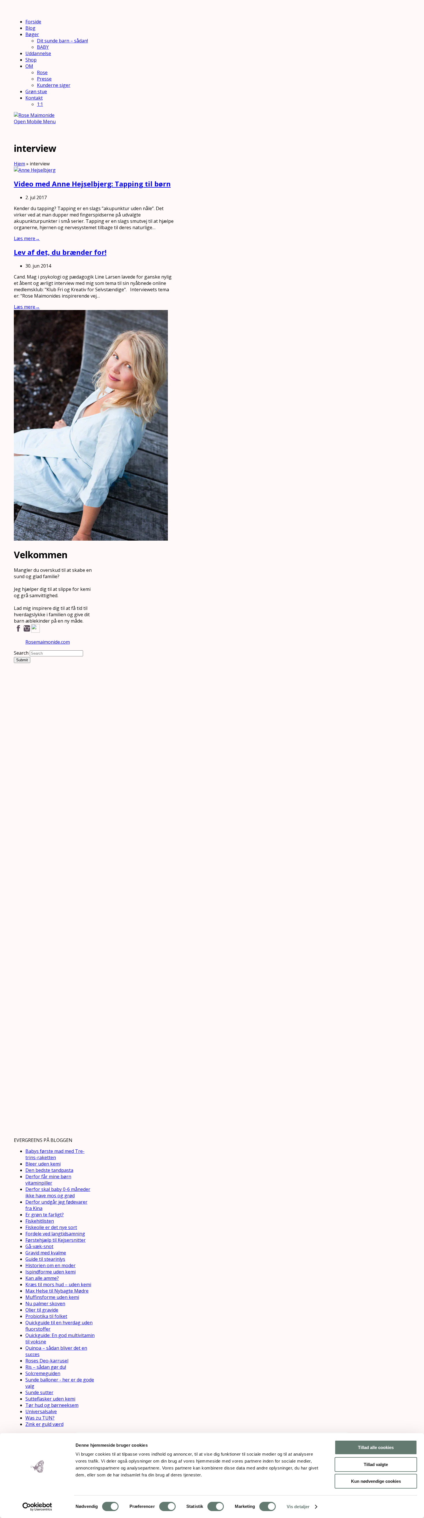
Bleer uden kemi (43, 1164)
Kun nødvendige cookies (376, 1481)
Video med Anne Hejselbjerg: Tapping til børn (92, 183)
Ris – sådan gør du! (45, 1367)
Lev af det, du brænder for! (60, 252)
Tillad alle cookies (376, 1447)
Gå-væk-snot (39, 1246)
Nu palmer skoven (45, 1303)
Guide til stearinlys (45, 1259)
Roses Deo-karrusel (46, 1361)
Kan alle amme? (42, 1278)
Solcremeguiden (42, 1373)
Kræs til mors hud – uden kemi (58, 1284)
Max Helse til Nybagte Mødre (57, 1291)
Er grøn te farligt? (44, 1214)
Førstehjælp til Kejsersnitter (55, 1240)
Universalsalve (41, 1411)
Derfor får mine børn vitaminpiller (48, 1179)
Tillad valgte (376, 1464)
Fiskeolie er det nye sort (51, 1227)
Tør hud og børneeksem (51, 1405)
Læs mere (27, 238)
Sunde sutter (39, 1392)
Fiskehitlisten (39, 1221)
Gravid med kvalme (45, 1253)
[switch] (167, 1506)
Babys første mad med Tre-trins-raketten (55, 1154)
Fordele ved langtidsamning (55, 1234)
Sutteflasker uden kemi (50, 1399)
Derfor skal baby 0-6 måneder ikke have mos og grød (57, 1192)
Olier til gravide (41, 1310)
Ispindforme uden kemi (50, 1272)
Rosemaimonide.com (47, 642)
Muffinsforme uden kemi (52, 1297)
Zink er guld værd (44, 1424)
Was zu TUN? (40, 1418)
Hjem (19, 163)
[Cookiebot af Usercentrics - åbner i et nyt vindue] (37, 1506)
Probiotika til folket (46, 1316)
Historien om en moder (50, 1265)
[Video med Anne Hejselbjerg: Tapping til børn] (35, 170)
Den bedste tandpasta (49, 1170)
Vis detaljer (298, 1506)
